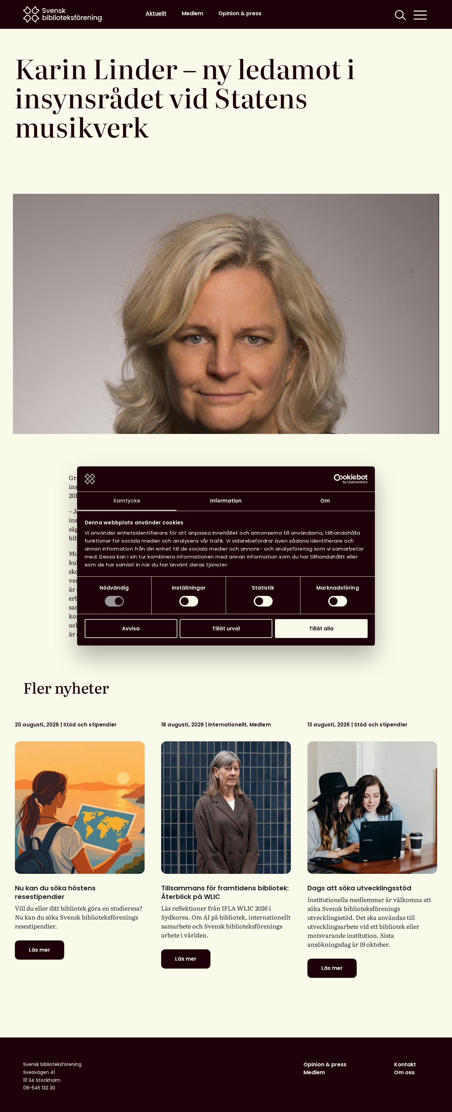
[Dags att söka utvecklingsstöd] (372, 807)
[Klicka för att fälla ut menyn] (420, 14)
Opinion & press (239, 13)
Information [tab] (226, 500)
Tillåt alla (321, 628)
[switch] (188, 601)
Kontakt (405, 1064)
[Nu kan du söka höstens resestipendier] (80, 807)
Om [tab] (325, 500)
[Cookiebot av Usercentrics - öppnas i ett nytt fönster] (339, 479)
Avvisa (131, 628)
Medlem (192, 13)
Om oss (404, 1072)
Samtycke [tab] (127, 500)
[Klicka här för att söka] (399, 14)
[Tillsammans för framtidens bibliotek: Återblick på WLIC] (226, 807)
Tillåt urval (226, 628)
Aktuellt (156, 13)
